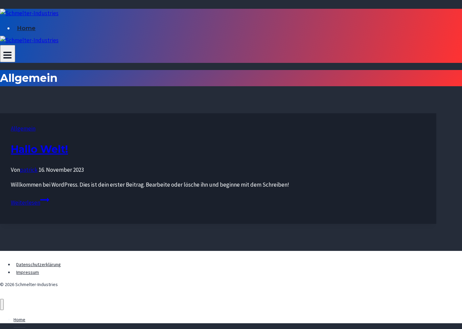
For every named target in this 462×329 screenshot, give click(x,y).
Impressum (27, 272)
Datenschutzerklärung (38, 264)
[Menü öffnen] (7, 53)
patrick (29, 169)
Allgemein (23, 128)
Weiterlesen (30, 202)
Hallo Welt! (39, 149)
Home (26, 28)
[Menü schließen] (2, 304)
